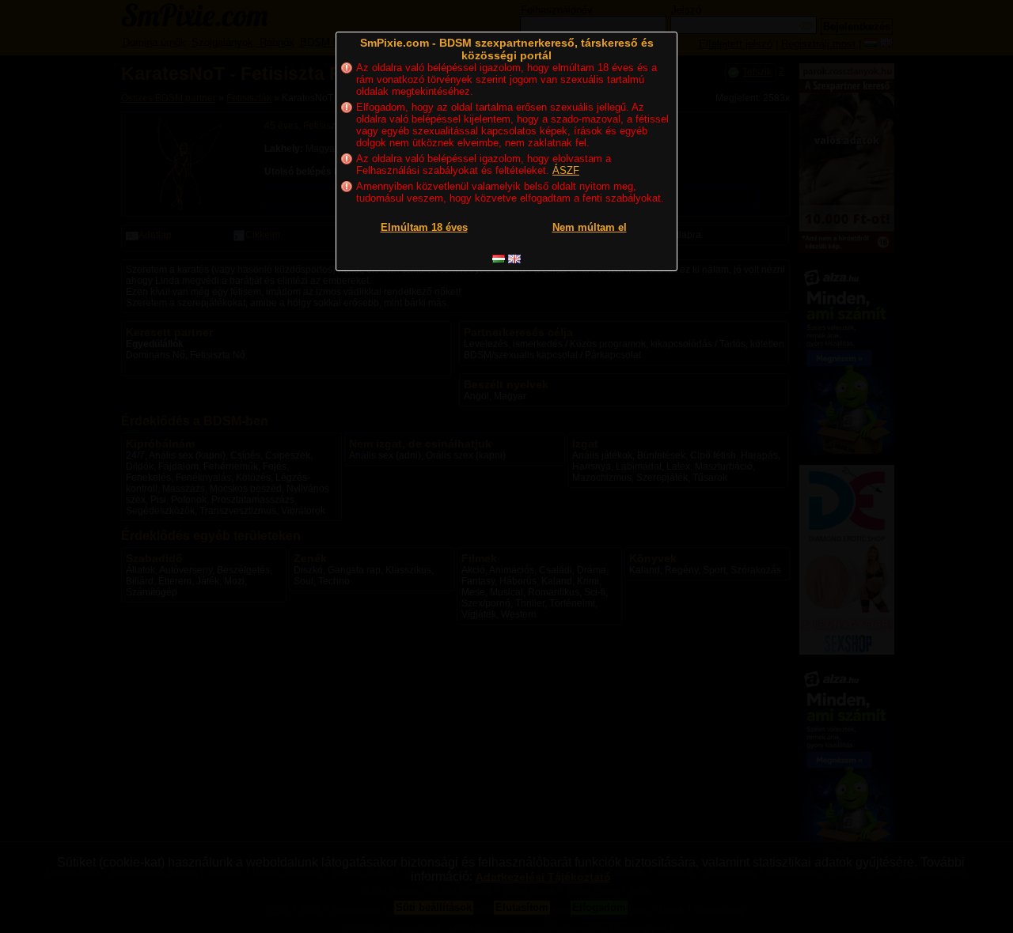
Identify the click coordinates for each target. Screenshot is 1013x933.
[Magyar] (498, 259)
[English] (514, 259)
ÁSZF (565, 170)
